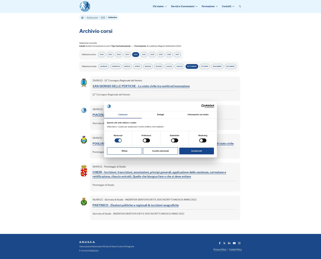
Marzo (127, 66)
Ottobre (204, 66)
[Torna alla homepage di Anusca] (85, 6)
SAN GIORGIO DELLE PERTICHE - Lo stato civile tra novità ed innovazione (141, 86)
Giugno (159, 66)
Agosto (179, 66)
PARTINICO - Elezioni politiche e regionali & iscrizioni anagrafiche (136, 205)
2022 (103, 17)
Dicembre (230, 66)
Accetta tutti (196, 151)
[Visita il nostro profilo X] (224, 243)
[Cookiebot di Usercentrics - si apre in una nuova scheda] (203, 106)
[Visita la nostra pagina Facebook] (220, 243)
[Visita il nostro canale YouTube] (234, 243)
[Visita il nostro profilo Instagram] (239, 243)
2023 (127, 54)
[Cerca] (240, 6)
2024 (119, 54)
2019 (161, 54)
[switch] (146, 141)
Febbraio (116, 66)
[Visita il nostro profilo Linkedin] (229, 243)
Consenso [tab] (122, 114)
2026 (102, 54)
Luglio (169, 66)
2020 (152, 54)
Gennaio (103, 66)
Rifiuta (124, 151)
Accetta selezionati (160, 151)
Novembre (217, 66)
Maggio (148, 66)
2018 (169, 54)
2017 (177, 54)
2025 (110, 54)
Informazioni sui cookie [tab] (198, 114)
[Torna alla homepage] (82, 17)
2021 (144, 54)
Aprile (137, 66)
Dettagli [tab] (160, 114)
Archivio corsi (92, 17)
